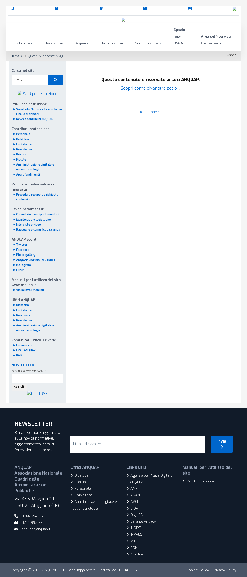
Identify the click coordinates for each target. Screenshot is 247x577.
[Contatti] (146, 9)
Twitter (21, 245)
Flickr (20, 270)
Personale (23, 134)
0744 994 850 (33, 516)
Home (15, 56)
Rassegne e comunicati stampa (38, 230)
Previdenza (24, 149)
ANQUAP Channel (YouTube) (35, 260)
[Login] (191, 9)
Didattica (22, 139)
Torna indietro (151, 112)
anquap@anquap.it (36, 529)
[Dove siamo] (102, 9)
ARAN (135, 495)
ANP (133, 488)
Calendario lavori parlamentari (37, 214)
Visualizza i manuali (30, 290)
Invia (221, 441)
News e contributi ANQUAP (34, 119)
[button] (25, 44)
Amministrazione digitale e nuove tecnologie (93, 504)
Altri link (137, 554)
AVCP (134, 501)
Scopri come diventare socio (149, 88)
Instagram (23, 265)
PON (133, 548)
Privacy (21, 154)
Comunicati (24, 345)
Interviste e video (28, 225)
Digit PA (136, 515)
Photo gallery (25, 255)
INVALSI (136, 534)
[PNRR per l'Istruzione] (37, 93)
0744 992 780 (33, 522)
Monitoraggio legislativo (33, 220)
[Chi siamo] (58, 9)
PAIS (19, 355)
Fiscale (21, 160)
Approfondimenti (28, 175)
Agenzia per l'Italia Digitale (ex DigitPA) (149, 478)
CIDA (134, 508)
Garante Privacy (143, 521)
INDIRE (135, 528)
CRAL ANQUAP (26, 350)
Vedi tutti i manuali (201, 481)
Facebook (22, 250)
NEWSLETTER (23, 365)
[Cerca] (13, 9)
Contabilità (24, 144)
